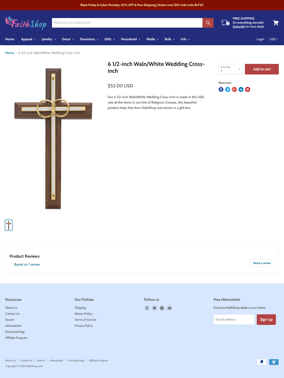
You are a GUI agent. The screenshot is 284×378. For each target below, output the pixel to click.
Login (260, 39)
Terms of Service (85, 320)
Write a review (262, 263)
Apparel (27, 39)
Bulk (168, 39)
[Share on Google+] (234, 89)
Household (129, 39)
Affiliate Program (16, 338)
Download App (15, 332)
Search (9, 320)
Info (184, 39)
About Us (11, 308)
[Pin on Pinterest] (247, 89)
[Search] (208, 23)
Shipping (80, 308)
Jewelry (47, 39)
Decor (66, 39)
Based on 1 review (27, 264)
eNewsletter (13, 326)
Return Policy (83, 314)
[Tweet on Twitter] (227, 89)
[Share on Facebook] (221, 89)
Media (151, 39)
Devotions (88, 39)
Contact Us (12, 314)
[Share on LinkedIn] (240, 89)
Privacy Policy (84, 326)
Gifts (108, 39)
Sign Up (266, 319)
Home (9, 39)
